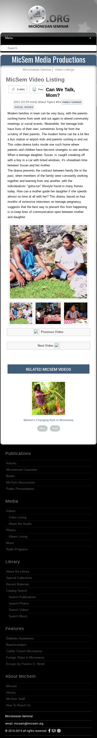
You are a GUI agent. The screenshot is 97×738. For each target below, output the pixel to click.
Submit (93, 48)
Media (11, 501)
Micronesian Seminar (19, 716)
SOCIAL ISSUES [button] (24, 107)
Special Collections (19, 578)
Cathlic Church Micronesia (24, 651)
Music (10, 543)
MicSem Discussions (20, 482)
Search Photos (19, 603)
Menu (48, 38)
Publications (18, 453)
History (11, 692)
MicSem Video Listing (35, 79)
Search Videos (19, 610)
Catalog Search (16, 590)
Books (10, 476)
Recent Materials (17, 584)
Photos (11, 530)
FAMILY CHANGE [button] (71, 102)
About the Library (17, 571)
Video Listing (17, 517)
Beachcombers (16, 645)
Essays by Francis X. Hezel (25, 664)
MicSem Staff (15, 699)
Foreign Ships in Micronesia (25, 657)
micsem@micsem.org (28, 723)
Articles (11, 463)
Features (14, 628)
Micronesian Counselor (21, 469)
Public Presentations (20, 489)
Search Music (18, 616)
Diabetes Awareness (20, 638)
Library (12, 561)
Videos (11, 511)
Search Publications (22, 597)
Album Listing (18, 536)
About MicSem (20, 676)
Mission (11, 686)
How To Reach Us (18, 705)
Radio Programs (17, 549)
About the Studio (20, 524)
